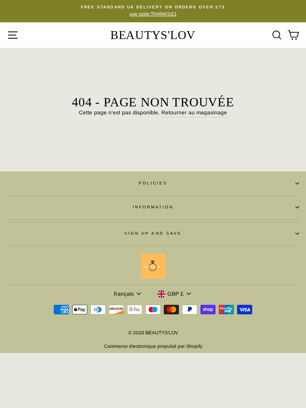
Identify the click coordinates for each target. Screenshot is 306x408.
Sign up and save (153, 233)
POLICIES (153, 183)
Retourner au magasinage (194, 113)
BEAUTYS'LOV (153, 34)
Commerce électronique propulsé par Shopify (153, 346)
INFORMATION (153, 207)
